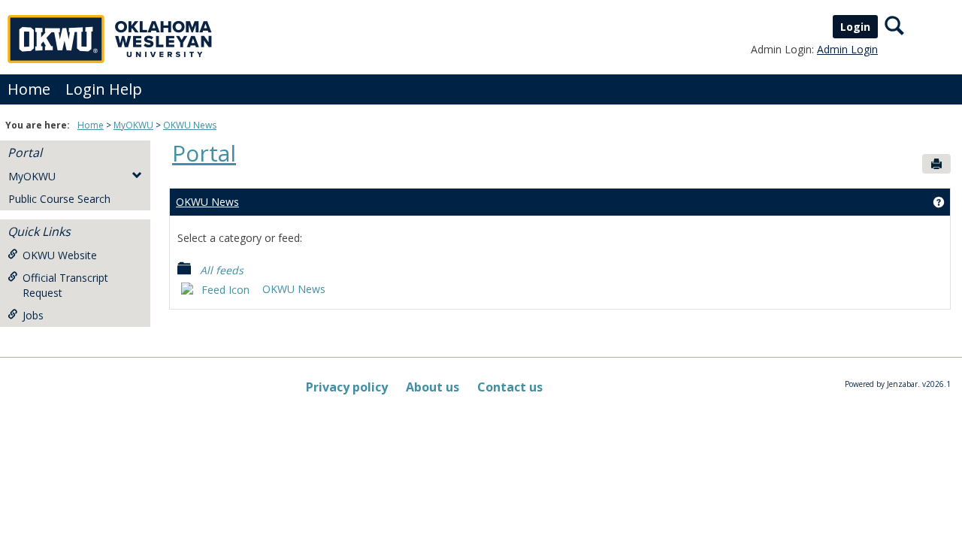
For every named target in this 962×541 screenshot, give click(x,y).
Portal (25, 152)
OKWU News (189, 125)
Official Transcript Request (65, 285)
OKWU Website (60, 255)
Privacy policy (347, 387)
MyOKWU (133, 125)
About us (432, 387)
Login (855, 27)
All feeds (217, 270)
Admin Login (847, 49)
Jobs (33, 315)
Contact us (510, 387)
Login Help (103, 89)
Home (29, 89)
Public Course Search (59, 199)
